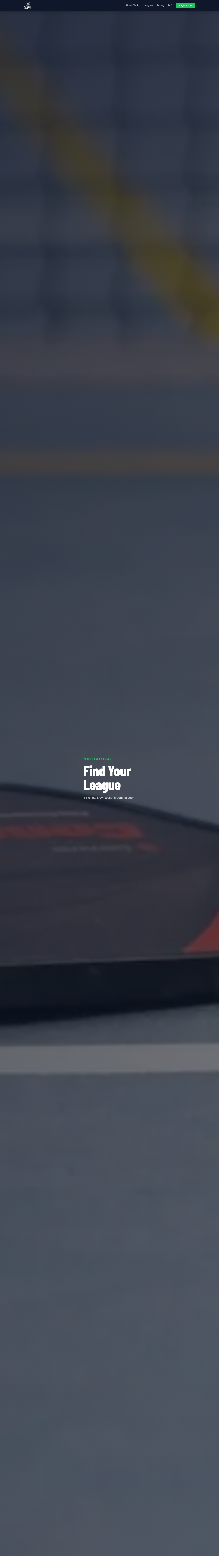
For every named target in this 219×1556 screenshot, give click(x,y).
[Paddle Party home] (28, 5)
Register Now (185, 5)
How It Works (133, 5)
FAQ (170, 5)
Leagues (148, 5)
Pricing (160, 5)
